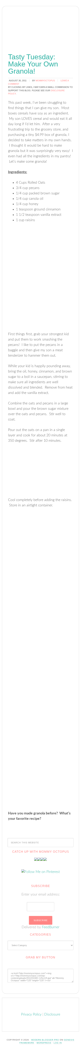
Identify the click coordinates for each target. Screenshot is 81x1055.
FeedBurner (50, 927)
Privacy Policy (31, 1014)
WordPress (44, 1043)
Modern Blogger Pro (45, 1040)
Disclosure (52, 1014)
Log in (58, 1043)
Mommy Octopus (40, 24)
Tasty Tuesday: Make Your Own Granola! (33, 64)
